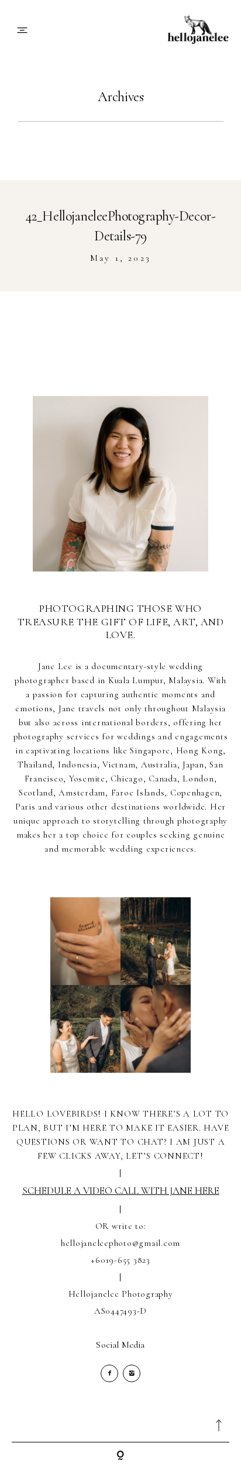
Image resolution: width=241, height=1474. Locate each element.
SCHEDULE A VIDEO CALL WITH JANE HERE (120, 1190)
